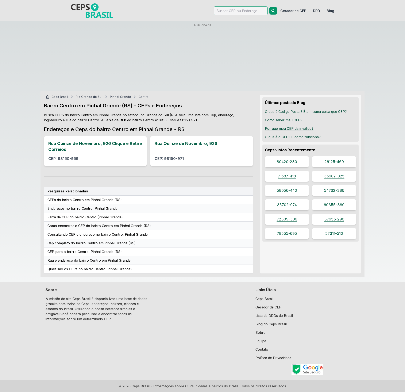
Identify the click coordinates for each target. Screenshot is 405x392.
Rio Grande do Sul (89, 97)
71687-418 (287, 176)
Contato (261, 349)
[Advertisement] (202, 58)
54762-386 (334, 190)
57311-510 (334, 233)
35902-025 (334, 176)
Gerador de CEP (268, 307)
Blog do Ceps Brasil (271, 324)
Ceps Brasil (59, 97)
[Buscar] (273, 11)
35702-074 (287, 205)
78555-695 (287, 233)
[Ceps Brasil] (92, 10)
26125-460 (334, 162)
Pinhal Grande (120, 97)
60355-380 (334, 205)
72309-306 (287, 219)
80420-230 (287, 162)
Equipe (260, 341)
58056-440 (287, 190)
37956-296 (334, 219)
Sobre (260, 332)
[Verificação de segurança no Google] (307, 369)
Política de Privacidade (273, 358)
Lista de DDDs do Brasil (274, 316)
